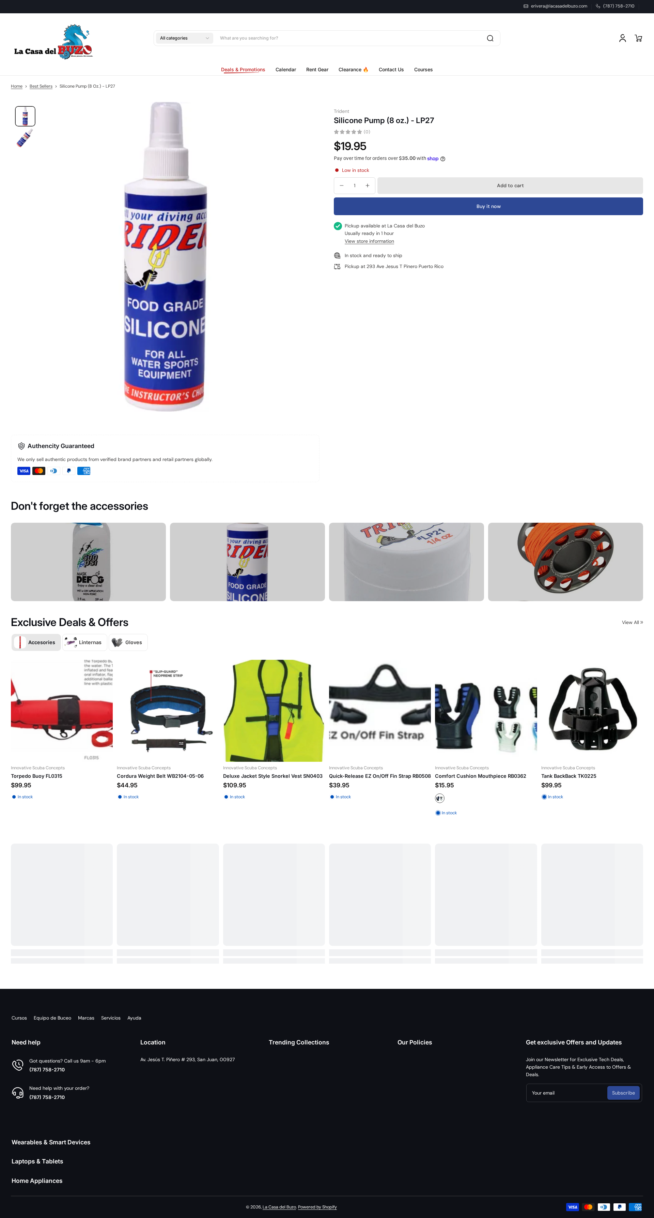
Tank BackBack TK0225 (256, 776)
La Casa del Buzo (279, 1207)
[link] (245, 69)
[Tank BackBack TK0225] (279, 711)
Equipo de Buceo (52, 1018)
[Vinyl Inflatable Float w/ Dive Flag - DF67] (598, 718)
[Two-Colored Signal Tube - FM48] (491, 718)
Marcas (86, 1018)
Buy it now (489, 206)
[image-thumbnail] (25, 116)
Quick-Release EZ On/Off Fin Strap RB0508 (67, 776)
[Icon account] (623, 38)
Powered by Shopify (317, 1207)
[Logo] (53, 38)
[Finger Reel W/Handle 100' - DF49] (385, 718)
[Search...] (490, 38)
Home (16, 86)
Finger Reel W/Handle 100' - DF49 (375, 783)
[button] (184, 38)
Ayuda (134, 1018)
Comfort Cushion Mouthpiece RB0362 (168, 776)
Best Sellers (41, 86)
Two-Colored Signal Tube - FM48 (480, 783)
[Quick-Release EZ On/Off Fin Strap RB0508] (67, 711)
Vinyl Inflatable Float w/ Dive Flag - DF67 (595, 783)
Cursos (19, 1018)
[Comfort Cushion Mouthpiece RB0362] (173, 711)
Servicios (111, 1018)
